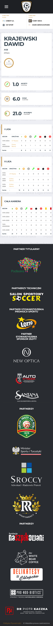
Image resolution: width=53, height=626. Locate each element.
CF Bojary (15, 141)
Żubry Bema (14, 145)
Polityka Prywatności (12, 623)
